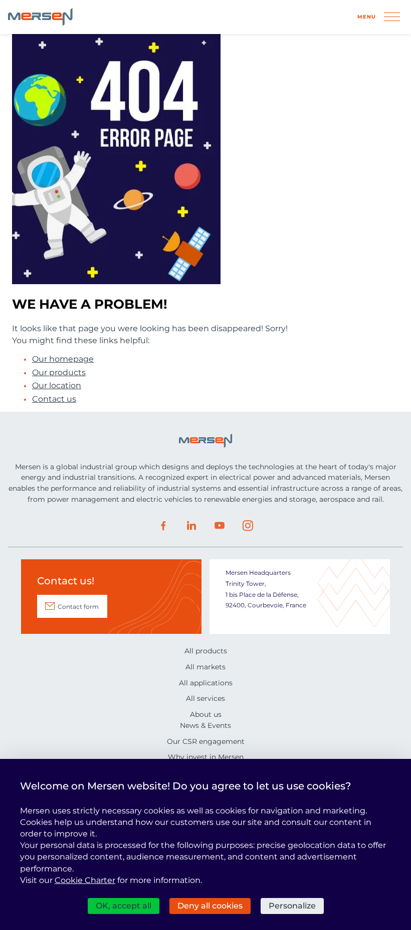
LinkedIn (191, 526)
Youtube (220, 526)
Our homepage (63, 359)
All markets (205, 666)
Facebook (163, 526)
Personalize (292, 905)
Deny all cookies (210, 905)
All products (205, 650)
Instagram (248, 526)
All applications (206, 682)
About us (206, 714)
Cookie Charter (85, 880)
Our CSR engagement (206, 741)
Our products (59, 372)
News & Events (205, 725)
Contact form (78, 606)
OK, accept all (123, 905)
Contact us (54, 399)
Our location (56, 385)
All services (205, 698)
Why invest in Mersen (206, 756)
